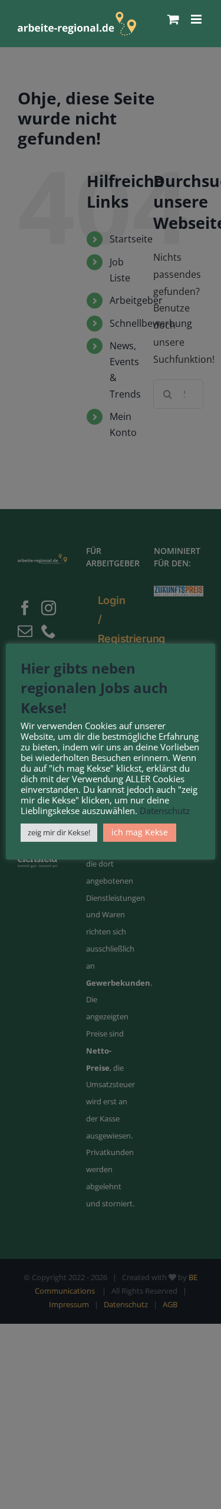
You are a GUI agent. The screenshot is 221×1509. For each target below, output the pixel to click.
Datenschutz (165, 810)
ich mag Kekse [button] (139, 832)
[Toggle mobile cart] (173, 19)
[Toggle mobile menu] (197, 19)
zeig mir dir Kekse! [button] (59, 832)
